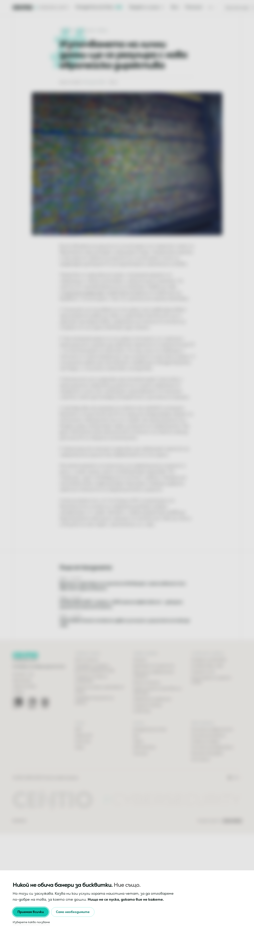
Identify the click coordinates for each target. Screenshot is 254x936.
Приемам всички (30, 912)
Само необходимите (72, 912)
